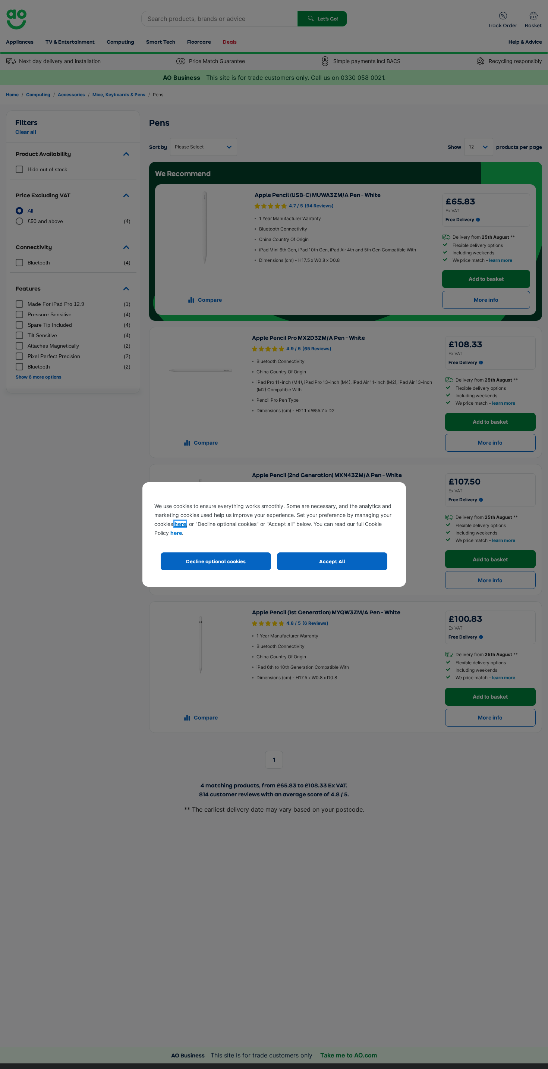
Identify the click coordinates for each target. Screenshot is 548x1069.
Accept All (332, 561)
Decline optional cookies (216, 561)
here (180, 524)
